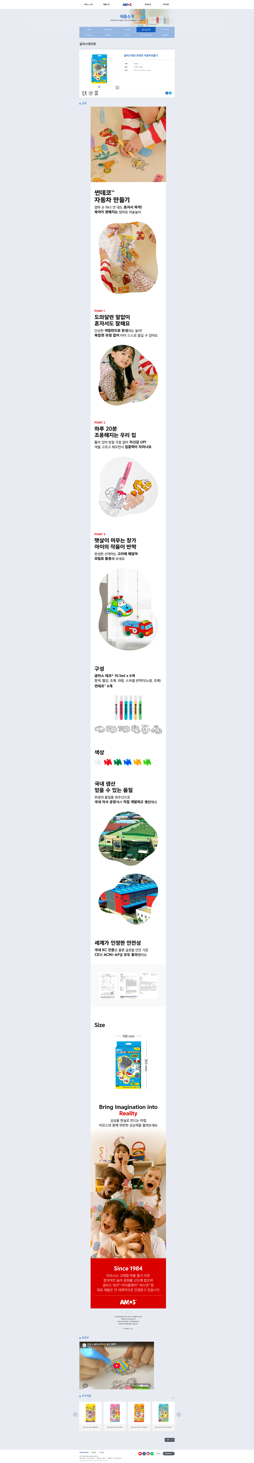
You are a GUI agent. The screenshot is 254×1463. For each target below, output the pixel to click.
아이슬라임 (89, 35)
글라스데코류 (146, 29)
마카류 (127, 35)
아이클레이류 (108, 29)
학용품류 (165, 35)
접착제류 (108, 35)
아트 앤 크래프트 (146, 35)
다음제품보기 (179, 1414)
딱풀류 (89, 29)
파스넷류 (127, 29)
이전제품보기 (75, 1414)
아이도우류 (165, 29)
